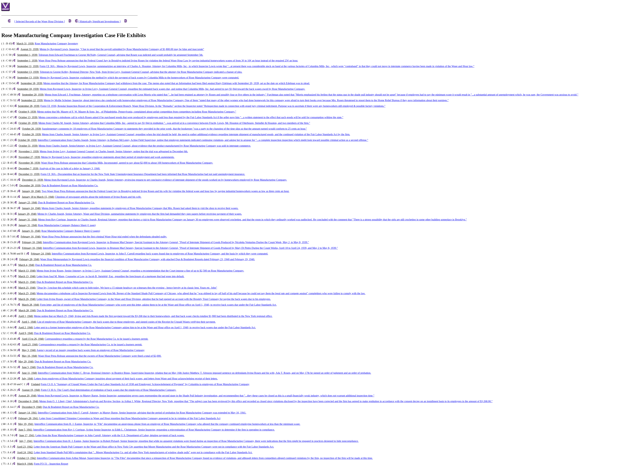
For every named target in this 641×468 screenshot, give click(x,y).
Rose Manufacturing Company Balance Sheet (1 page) (67, 225)
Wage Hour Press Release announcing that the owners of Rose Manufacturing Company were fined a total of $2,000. (99, 355)
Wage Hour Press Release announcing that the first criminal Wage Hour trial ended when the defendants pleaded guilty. (104, 236)
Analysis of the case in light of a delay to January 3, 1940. (69, 168)
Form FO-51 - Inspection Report (51, 463)
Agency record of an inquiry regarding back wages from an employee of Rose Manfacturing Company (91, 350)
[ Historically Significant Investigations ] (99, 21)
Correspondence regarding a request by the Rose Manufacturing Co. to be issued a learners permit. (96, 338)
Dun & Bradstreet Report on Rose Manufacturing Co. (70, 185)
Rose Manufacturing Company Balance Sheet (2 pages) (70, 230)
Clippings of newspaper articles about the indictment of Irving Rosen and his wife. (98, 196)
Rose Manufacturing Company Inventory (56, 43)
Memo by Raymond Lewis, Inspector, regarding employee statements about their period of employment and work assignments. (107, 157)
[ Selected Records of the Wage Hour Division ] (39, 21)
